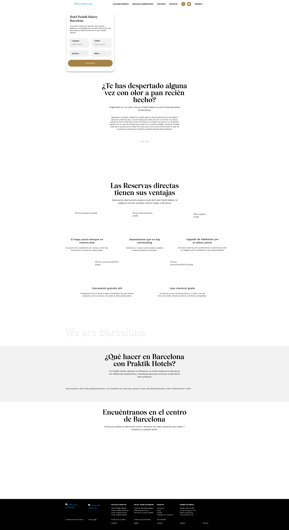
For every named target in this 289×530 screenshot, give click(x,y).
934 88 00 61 (188, 515)
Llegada (75, 41)
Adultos (75, 53)
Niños (96, 53)
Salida (97, 41)
